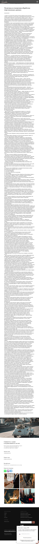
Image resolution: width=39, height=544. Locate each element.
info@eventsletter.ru (8, 459)
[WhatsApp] (21, 525)
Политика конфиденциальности (16, 3)
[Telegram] (22, 525)
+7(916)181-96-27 (7, 453)
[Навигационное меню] (37, 1)
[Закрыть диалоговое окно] (37, 526)
